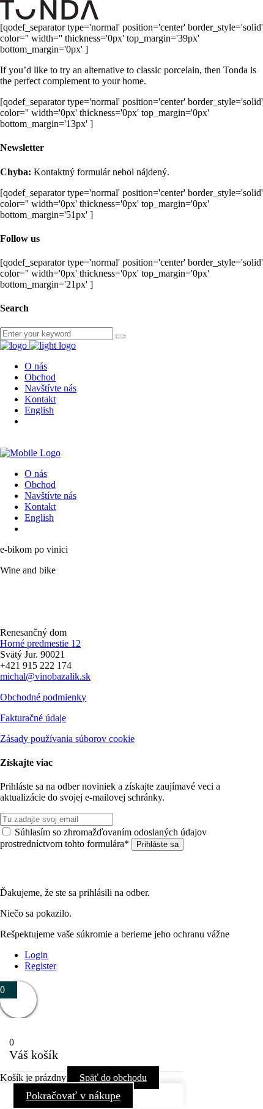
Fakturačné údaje (33, 718)
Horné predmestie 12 (40, 643)
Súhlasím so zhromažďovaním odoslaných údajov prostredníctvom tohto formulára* (103, 838)
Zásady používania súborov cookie (67, 738)
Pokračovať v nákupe (73, 1095)
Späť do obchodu (113, 1077)
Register (40, 966)
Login (36, 955)
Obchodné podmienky (43, 697)
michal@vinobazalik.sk (45, 676)
